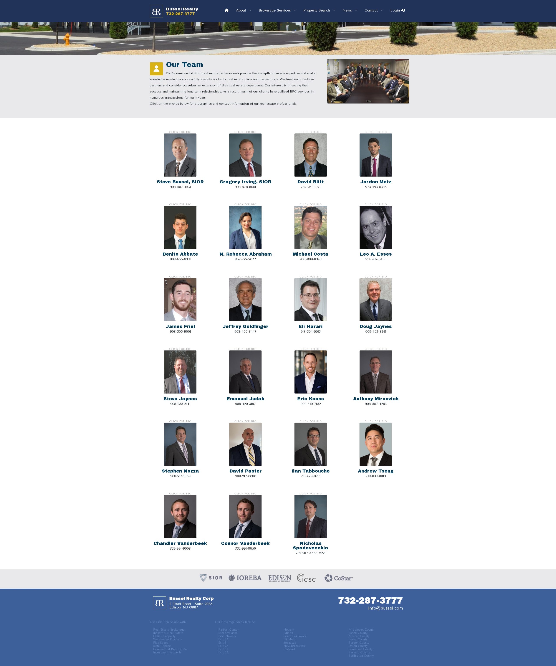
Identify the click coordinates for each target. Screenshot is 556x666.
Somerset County (361, 649)
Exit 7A (223, 646)
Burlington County (361, 655)
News (347, 10)
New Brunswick (294, 646)
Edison (288, 633)
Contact (371, 10)
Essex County (358, 633)
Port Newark (227, 636)
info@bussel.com (385, 608)
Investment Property (167, 652)
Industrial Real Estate (168, 633)
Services (275, 10)
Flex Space (160, 642)
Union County (358, 646)
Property (316, 10)
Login (395, 10)
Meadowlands (228, 633)
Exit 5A (223, 652)
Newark (288, 629)
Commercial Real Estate (170, 649)
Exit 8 (222, 642)
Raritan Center (228, 629)
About (241, 10)
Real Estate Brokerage (169, 629)
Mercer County (359, 636)
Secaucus (289, 642)
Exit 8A (223, 639)
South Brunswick (294, 636)
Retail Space (162, 646)
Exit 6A (223, 649)
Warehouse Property (167, 639)
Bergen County (359, 642)
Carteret (289, 649)
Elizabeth (289, 639)
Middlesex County (361, 629)
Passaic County (359, 652)
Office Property (164, 636)
